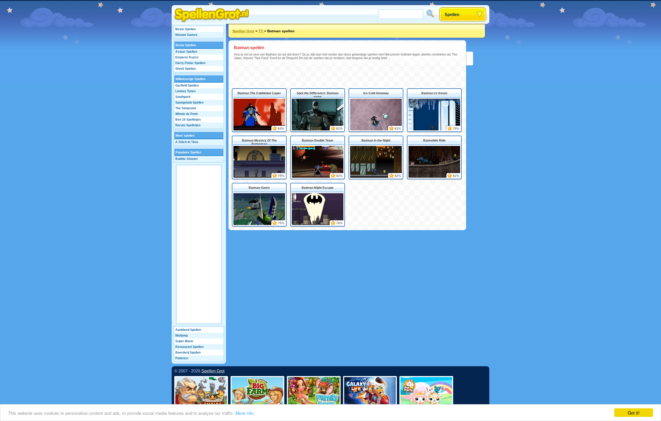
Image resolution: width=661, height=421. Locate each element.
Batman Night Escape (318, 188)
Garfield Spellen (187, 85)
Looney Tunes (185, 91)
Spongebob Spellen (189, 102)
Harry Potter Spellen (190, 63)
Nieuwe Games (186, 35)
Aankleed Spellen (188, 330)
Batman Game (259, 188)
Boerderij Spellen (188, 352)
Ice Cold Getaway (376, 93)
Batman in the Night (375, 140)
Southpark (183, 97)
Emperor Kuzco (186, 57)
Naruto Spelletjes (188, 125)
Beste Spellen (185, 29)
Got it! (634, 412)
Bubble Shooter (186, 159)
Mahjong (181, 335)
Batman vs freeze (434, 93)
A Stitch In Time (186, 142)
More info (244, 413)
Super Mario (184, 341)
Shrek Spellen (185, 69)
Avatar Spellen (186, 51)
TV (261, 31)
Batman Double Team (317, 140)
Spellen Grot (243, 31)
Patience (181, 358)
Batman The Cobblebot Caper (259, 93)
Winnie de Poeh (186, 114)
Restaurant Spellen (189, 347)
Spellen (452, 14)
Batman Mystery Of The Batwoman (259, 142)
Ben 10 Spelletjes (188, 119)
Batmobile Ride (434, 140)
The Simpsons (185, 108)
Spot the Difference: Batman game (318, 94)
